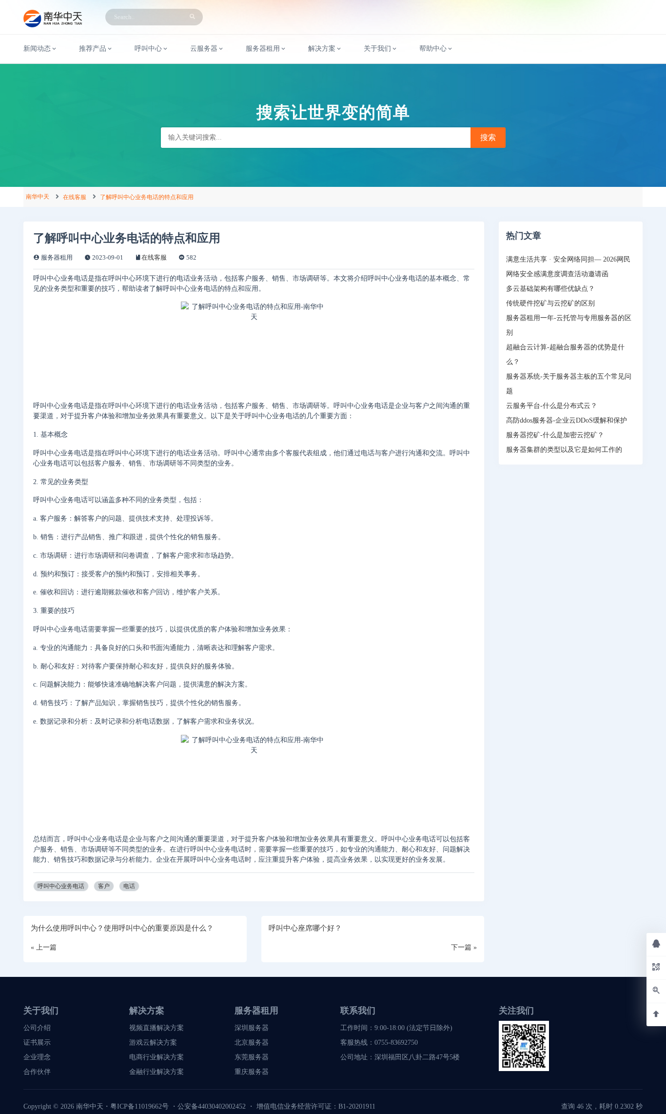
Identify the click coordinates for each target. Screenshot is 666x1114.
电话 (129, 886)
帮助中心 (433, 48)
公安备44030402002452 (211, 1106)
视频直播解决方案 (156, 1028)
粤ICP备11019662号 (139, 1106)
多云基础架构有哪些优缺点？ (550, 288)
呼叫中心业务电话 (61, 886)
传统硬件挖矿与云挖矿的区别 (550, 303)
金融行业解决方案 (156, 1071)
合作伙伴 (37, 1071)
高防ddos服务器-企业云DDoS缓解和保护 (566, 420)
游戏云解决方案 (153, 1042)
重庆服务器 (252, 1071)
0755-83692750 (396, 1042)
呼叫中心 (148, 48)
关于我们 (377, 48)
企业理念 (37, 1057)
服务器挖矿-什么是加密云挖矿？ (555, 435)
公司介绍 (37, 1028)
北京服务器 (252, 1042)
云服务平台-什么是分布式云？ (551, 405)
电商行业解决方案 (156, 1057)
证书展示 (37, 1042)
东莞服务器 (252, 1057)
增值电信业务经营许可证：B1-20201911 (315, 1106)
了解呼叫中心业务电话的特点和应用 (147, 197)
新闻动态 (37, 48)
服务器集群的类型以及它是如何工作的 (564, 449)
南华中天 (37, 196)
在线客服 (74, 197)
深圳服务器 (252, 1028)
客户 (104, 886)
